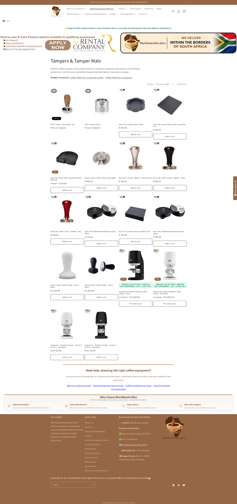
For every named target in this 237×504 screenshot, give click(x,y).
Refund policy (90, 462)
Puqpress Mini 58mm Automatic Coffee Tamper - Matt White (167, 293)
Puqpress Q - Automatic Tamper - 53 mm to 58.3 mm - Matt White (66, 346)
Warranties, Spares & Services (96, 470)
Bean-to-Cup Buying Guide (79, 385)
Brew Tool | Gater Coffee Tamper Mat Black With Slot (66, 179)
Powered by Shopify (128, 503)
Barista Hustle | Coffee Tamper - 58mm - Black (99, 286)
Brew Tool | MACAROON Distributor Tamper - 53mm (169, 233)
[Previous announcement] (51, 2)
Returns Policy (90, 466)
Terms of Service (91, 457)
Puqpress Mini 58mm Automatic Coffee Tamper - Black (133, 293)
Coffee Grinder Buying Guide (138, 385)
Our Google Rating (92, 453)
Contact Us (89, 423)
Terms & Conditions (92, 444)
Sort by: (150, 84)
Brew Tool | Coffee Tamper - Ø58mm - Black (169, 178)
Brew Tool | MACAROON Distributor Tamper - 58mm (101, 233)
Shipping (88, 436)
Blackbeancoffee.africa (114, 503)
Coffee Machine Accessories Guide (86, 77)
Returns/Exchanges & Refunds (97, 440)
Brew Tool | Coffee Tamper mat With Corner (134, 232)
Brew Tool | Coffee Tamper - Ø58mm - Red (66, 232)
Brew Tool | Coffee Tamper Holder (131, 125)
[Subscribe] (92, 485)
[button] (76, 8)
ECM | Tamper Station (92, 125)
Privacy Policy (90, 449)
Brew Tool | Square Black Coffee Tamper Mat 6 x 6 (169, 126)
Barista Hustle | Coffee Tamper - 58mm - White (65, 286)
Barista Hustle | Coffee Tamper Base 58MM (100, 178)
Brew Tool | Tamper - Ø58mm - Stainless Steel (135, 178)
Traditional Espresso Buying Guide (108, 385)
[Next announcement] (185, 2)
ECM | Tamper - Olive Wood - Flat (62, 125)
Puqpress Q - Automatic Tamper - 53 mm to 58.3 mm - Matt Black (100, 346)
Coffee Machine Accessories (118, 77)
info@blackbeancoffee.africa (134, 444)
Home (7, 21)
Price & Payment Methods (95, 431)
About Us (88, 427)
